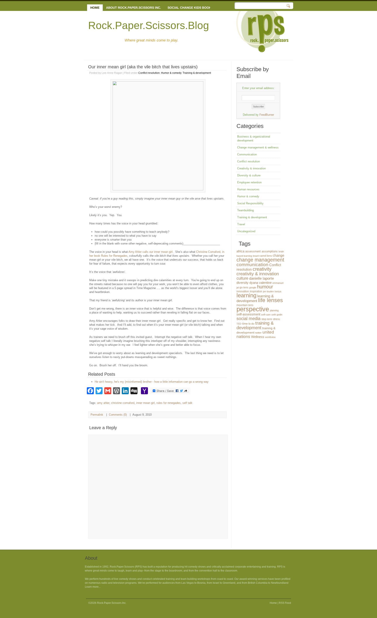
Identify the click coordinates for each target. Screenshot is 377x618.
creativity (262, 269)
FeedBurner (266, 114)
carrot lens (265, 255)
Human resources (248, 189)
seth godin (276, 314)
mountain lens (244, 305)
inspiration (256, 291)
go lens (244, 287)
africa (240, 251)
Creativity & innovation (251, 168)
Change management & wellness (258, 147)
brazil (256, 256)
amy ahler (103, 403)
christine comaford (122, 403)
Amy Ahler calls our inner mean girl (151, 251)
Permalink (97, 414)
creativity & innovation (257, 273)
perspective (252, 309)
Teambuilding (245, 210)
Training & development (197, 72)
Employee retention (249, 182)
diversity (242, 282)
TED (238, 323)
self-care (266, 314)
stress (276, 319)
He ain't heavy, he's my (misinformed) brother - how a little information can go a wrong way (152, 381)
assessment (253, 251)
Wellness (257, 337)
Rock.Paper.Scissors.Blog (148, 25)
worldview (270, 337)
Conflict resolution (149, 72)
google (252, 287)
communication (252, 264)
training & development (255, 325)
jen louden (268, 291)
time (245, 323)
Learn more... (93, 586)
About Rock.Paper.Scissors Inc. (133, 7)
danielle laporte (261, 278)
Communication (247, 154)
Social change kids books (190, 7)
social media (248, 318)
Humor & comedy (171, 72)
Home (94, 7)
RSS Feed (285, 602)
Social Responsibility (250, 203)
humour (265, 286)
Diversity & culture (248, 175)
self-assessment (248, 314)
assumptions (270, 251)
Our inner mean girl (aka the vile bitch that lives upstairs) (143, 66)
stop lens (266, 319)
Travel (241, 224)
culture (242, 278)
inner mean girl (145, 403)
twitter (258, 332)
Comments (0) (118, 414)
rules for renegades (168, 403)
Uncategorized (246, 231)
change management (260, 260)
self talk (187, 403)
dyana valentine (260, 282)
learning (246, 295)
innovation (242, 291)
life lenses (270, 300)
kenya (278, 291)
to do (251, 323)
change (278, 255)
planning (274, 310)
